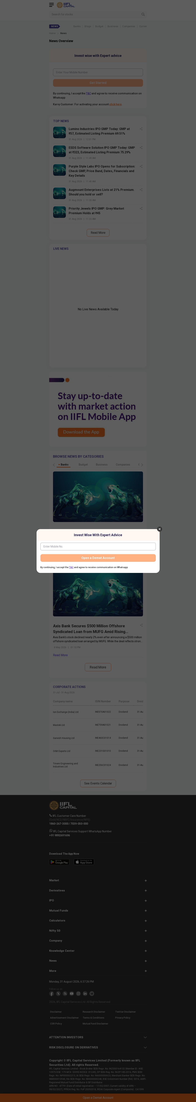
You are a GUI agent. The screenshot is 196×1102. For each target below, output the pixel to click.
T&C (71, 567)
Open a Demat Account (98, 558)
